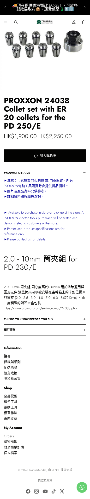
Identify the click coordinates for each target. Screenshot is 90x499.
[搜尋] (16, 22)
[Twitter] (62, 491)
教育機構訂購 (14, 447)
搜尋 (7, 356)
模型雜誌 (10, 412)
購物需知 (10, 441)
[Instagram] (36, 491)
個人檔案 (10, 452)
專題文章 (10, 418)
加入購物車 (48, 155)
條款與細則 (12, 361)
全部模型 (10, 396)
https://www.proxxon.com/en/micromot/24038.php (40, 308)
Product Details (17, 172)
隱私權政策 (12, 378)
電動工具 (10, 407)
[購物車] (84, 22)
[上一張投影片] (5, 7)
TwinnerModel (37, 470)
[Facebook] (28, 491)
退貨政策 (10, 372)
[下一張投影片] (84, 7)
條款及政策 (45, 480)
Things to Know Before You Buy (28, 319)
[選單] (5, 22)
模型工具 (10, 401)
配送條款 (10, 367)
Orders (9, 436)
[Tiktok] (53, 491)
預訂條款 (9, 330)
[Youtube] (45, 491)
